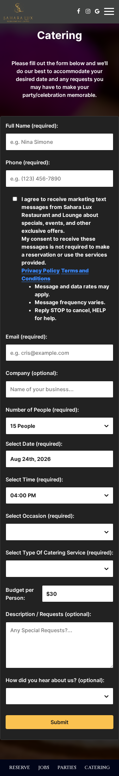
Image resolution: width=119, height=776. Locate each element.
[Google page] (97, 11)
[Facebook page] (78, 11)
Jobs (43, 767)
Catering (97, 767)
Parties (67, 767)
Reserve (19, 767)
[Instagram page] (88, 11)
